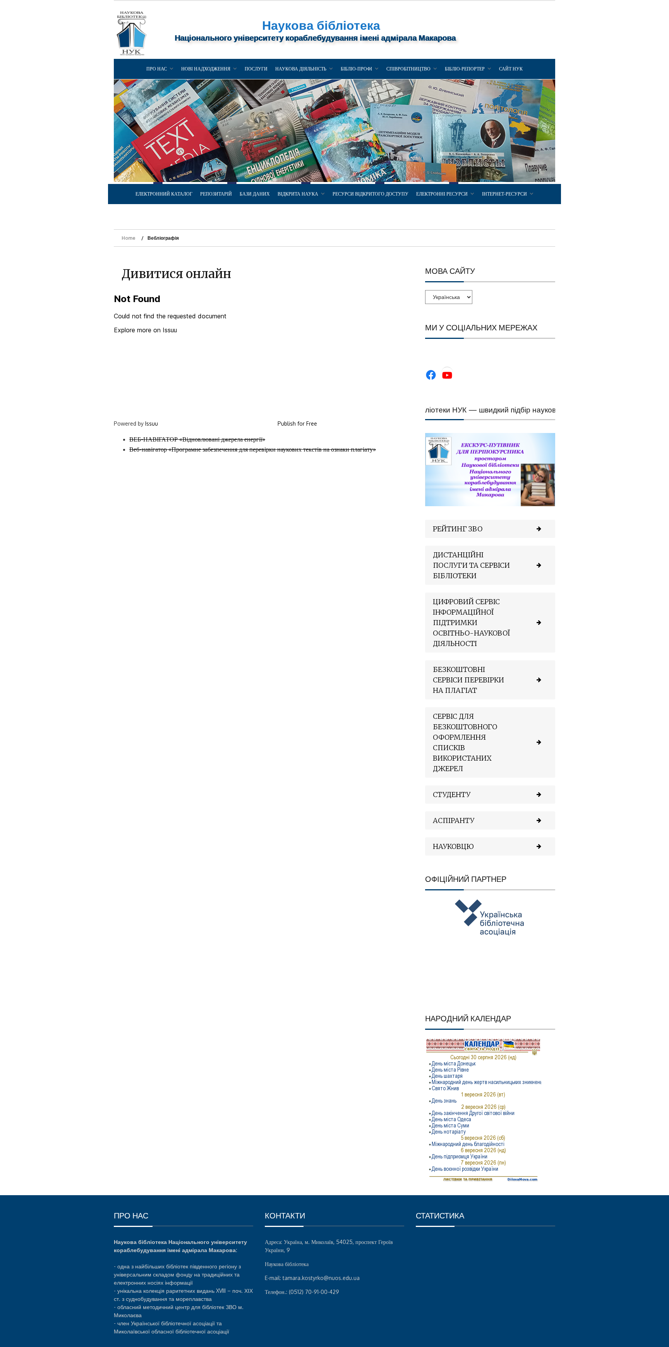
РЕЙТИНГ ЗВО (457, 528)
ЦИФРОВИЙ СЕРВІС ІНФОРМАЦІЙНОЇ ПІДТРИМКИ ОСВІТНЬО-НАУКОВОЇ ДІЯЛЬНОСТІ (471, 622)
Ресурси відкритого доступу (370, 194)
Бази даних (255, 194)
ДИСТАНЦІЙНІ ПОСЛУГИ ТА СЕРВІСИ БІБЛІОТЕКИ (471, 565)
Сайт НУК (511, 69)
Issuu (151, 423)
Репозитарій (216, 194)
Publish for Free (297, 423)
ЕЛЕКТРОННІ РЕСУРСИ (442, 194)
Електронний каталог (164, 194)
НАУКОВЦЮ (453, 846)
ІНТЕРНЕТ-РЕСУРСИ (504, 194)
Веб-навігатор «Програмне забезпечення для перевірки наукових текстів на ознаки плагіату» (252, 449)
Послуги (256, 69)
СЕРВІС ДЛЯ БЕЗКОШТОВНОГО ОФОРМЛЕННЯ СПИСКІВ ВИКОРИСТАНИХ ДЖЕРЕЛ (465, 742)
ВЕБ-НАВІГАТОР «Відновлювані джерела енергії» (197, 439)
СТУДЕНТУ (451, 794)
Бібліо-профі (356, 69)
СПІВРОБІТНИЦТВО (408, 69)
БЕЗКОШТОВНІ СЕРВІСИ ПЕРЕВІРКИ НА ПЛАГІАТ (468, 680)
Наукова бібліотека (321, 25)
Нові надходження (205, 69)
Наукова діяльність (300, 69)
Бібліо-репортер (465, 69)
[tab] (490, 529)
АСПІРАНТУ (453, 820)
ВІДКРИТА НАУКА (298, 194)
